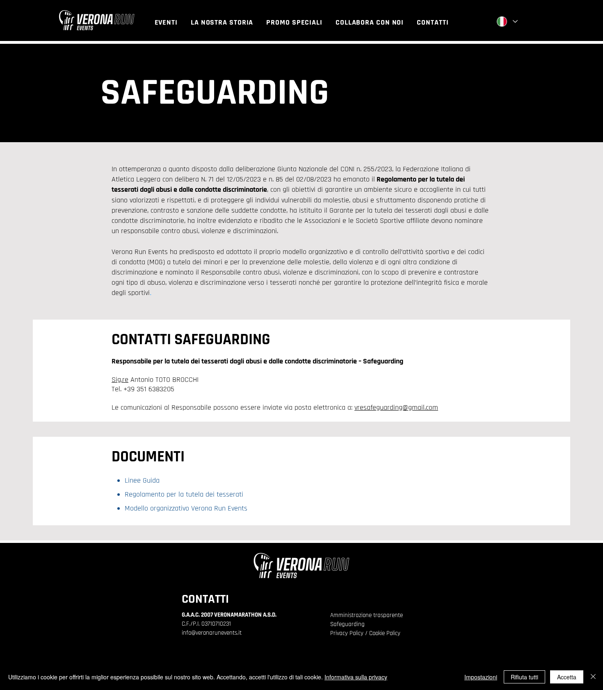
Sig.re (120, 379)
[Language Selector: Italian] (507, 21)
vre (358, 407)
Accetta (566, 677)
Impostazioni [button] (480, 677)
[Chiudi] (593, 676)
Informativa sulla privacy (355, 677)
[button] (166, 22)
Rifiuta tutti (524, 677)
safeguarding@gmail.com (400, 407)
